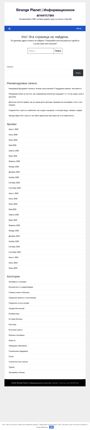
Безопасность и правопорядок (21, 287)
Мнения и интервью (16, 335)
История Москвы (15, 319)
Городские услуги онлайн (19, 303)
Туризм (11, 367)
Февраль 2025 (14, 225)
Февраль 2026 (14, 161)
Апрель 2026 (14, 150)
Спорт (11, 356)
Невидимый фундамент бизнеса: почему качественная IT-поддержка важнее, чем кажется (45, 88)
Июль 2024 (13, 262)
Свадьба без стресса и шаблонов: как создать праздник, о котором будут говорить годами (45, 110)
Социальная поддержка (18, 351)
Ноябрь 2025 (14, 177)
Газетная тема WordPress (69, 383)
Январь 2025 (14, 230)
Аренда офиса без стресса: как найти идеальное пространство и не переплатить (41, 115)
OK (51, 427)
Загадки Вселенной (16, 308)
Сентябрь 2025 (15, 188)
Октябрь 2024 (14, 246)
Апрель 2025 (14, 214)
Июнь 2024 (13, 268)
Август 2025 (13, 193)
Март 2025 (13, 220)
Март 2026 (13, 156)
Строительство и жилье (18, 361)
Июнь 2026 (13, 140)
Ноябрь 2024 (14, 241)
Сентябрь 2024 (15, 252)
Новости (12, 340)
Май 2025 (12, 209)
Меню (78, 28)
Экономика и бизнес (17, 372)
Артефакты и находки (17, 281)
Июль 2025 (13, 198)
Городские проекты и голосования (22, 297)
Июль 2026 (13, 134)
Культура (12, 324)
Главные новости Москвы (19, 292)
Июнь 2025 (13, 204)
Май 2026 (12, 145)
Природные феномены (18, 345)
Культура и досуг (15, 329)
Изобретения (14, 313)
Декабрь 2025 (14, 172)
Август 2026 (13, 129)
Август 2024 (13, 257)
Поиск (10, 67)
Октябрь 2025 (14, 182)
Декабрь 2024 (14, 236)
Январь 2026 (14, 166)
